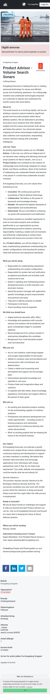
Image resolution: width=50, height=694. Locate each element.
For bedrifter (33, 4)
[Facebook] (6, 568)
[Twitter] (21, 568)
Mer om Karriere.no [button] (25, 676)
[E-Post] (29, 568)
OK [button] (25, 690)
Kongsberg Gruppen (9, 583)
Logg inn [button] (44, 4)
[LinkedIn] (13, 568)
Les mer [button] (29, 687)
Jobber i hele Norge (16, 4)
